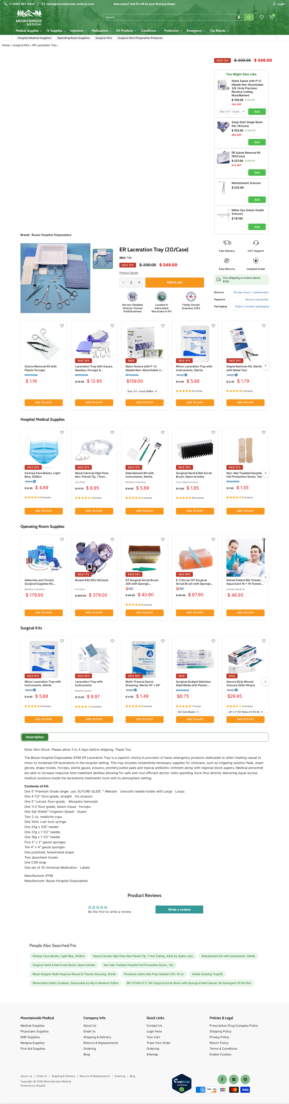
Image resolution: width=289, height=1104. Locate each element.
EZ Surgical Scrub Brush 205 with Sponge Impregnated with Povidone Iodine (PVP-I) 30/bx (144, 585)
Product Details (128, 272)
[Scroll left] (12, 37)
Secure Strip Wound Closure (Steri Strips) (240, 683)
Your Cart (153, 1037)
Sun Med (80, 482)
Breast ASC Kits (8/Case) (91, 580)
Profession (172, 31)
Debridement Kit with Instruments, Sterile (140, 474)
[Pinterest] (245, 1079)
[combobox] (173, 17)
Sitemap (152, 1054)
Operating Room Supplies (73, 37)
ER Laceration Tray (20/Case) (45, 45)
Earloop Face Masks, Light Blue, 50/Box (59, 956)
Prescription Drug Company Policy (234, 1025)
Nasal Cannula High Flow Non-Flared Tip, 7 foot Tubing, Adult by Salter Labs (94, 476)
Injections (77, 31)
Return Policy (219, 1043)
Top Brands (218, 31)
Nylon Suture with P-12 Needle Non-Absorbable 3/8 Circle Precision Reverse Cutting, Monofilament (144, 372)
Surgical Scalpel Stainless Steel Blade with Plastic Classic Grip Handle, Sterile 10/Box (194, 687)
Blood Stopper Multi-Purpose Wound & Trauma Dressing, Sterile (74, 974)
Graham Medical (235, 589)
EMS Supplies (30, 1037)
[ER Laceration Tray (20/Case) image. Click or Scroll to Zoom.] (55, 278)
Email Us (89, 1031)
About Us (89, 1025)
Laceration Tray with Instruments (89, 683)
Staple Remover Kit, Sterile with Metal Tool (244, 368)
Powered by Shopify (32, 1085)
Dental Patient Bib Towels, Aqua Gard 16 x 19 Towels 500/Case (243, 583)
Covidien (80, 589)
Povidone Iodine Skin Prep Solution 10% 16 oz (154, 974)
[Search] (248, 17)
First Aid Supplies (32, 1048)
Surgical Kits (104, 37)
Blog (86, 1054)
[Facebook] (222, 1079)
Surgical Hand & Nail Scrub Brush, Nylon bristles (194, 474)
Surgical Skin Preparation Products (140, 37)
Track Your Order (159, 1043)
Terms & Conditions (223, 1048)
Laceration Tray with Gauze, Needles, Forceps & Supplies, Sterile (94, 370)
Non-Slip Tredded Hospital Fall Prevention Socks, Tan (244, 474)
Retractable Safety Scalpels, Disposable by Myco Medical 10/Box (76, 983)
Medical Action (83, 690)
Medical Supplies (28, 31)
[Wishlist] (261, 17)
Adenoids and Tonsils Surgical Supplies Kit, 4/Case (39, 583)
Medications (100, 31)
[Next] (265, 365)
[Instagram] (234, 1079)
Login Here (154, 1031)
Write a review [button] (179, 909)
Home (6, 45)
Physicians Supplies (34, 1031)
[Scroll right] (277, 37)
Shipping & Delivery (97, 1037)
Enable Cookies (220, 1054)
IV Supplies (55, 31)
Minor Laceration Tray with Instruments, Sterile (194, 368)
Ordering (89, 1048)
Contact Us (154, 1025)
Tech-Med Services (187, 482)
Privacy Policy (219, 1037)
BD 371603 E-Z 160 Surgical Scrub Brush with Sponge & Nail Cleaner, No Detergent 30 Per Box (189, 983)
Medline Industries (136, 482)
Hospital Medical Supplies (34, 37)
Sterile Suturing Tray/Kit (207, 974)
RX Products (125, 31)
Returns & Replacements (100, 1043)
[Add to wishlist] (62, 326)
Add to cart (43, 402)
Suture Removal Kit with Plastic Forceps (41, 368)
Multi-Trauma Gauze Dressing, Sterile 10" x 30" (143, 683)
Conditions (149, 31)
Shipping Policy (220, 1031)
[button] (239, 17)
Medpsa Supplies (32, 1043)
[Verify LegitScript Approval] (182, 1084)
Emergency (195, 31)
